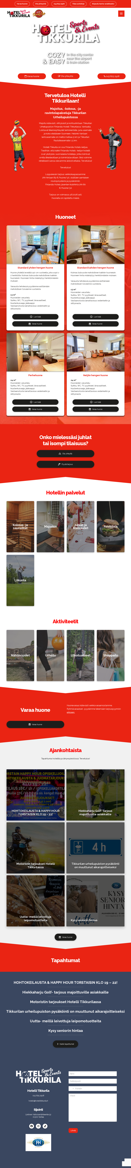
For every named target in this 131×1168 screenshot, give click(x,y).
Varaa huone (33, 76)
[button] (121, 13)
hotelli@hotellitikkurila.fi (38, 1101)
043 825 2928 (112, 76)
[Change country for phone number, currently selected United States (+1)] (71, 1088)
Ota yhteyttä (66, 76)
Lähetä (73, 1130)
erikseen (70, 712)
